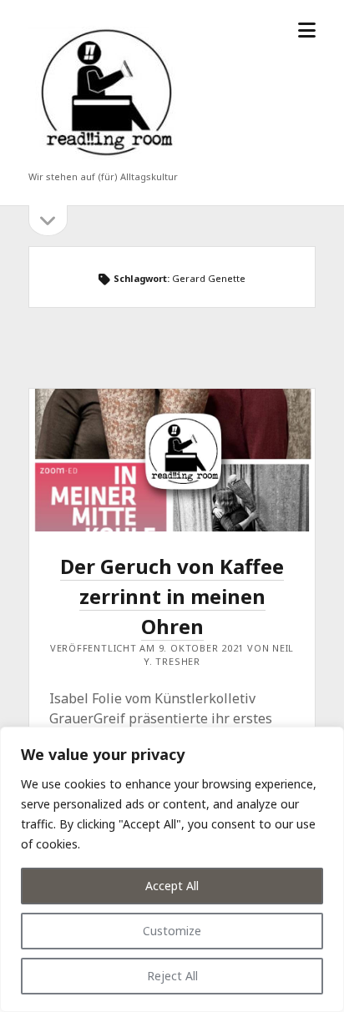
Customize (172, 931)
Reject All (172, 976)
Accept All (172, 886)
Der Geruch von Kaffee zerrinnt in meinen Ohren (171, 460)
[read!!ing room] (103, 160)
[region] (172, 869)
